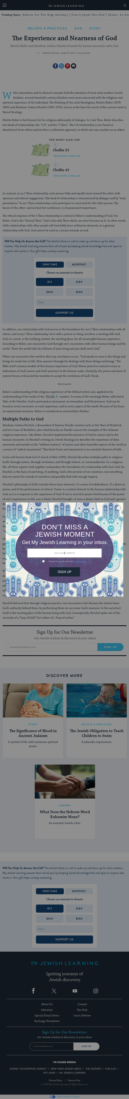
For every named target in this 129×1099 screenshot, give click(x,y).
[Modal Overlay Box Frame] (64, 549)
